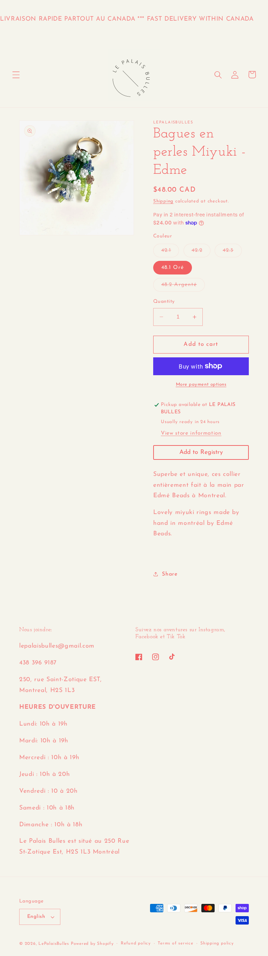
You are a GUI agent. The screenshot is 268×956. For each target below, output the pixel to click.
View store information (191, 433)
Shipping (163, 201)
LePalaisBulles (53, 944)
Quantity (164, 301)
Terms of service (175, 943)
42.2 (201, 252)
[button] (16, 74)
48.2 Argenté (183, 286)
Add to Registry (201, 452)
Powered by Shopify (92, 944)
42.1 (170, 252)
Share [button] (169, 574)
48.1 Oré (172, 267)
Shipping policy (217, 943)
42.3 (232, 252)
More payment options (201, 384)
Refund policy (136, 943)
